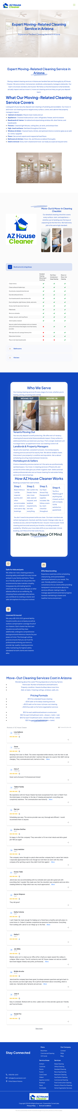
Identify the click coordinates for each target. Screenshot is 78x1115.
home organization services (48, 707)
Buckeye (42, 1082)
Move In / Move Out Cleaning (63, 1085)
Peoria (41, 1069)
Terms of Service (55, 1110)
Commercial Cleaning (47, 1053)
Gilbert (41, 1077)
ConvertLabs (55, 1103)
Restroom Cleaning (60, 1074)
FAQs (62, 1053)
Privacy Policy (31, 1105)
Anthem (41, 1064)
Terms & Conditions (45, 1105)
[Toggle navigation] (74, 4)
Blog (61, 1056)
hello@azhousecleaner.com (17, 1078)
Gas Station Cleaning (60, 1077)
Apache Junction (44, 1080)
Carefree (42, 1066)
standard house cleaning (43, 699)
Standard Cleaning (60, 1069)
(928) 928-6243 (13, 1074)
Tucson (41, 1072)
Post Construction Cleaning (62, 1082)
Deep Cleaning (59, 1064)
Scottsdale (42, 1088)
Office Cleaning (59, 1066)
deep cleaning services (46, 702)
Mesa (41, 1085)
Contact (63, 1050)
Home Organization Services (63, 1088)
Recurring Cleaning (60, 1072)
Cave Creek (43, 1074)
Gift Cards (44, 1056)
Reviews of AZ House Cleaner (17, 727)
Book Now (44, 1050)
